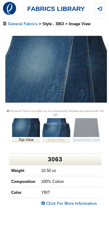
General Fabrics (23, 24)
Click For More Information (71, 203)
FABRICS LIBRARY (56, 8)
